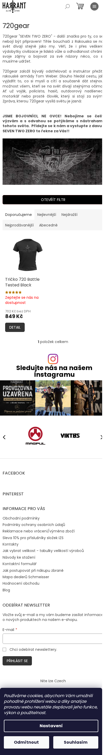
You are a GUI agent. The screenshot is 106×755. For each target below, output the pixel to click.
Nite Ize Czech (53, 680)
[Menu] (94, 6)
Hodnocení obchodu (21, 583)
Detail (15, 327)
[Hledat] (67, 6)
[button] (99, 437)
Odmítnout (26, 742)
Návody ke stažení (19, 557)
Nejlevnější (46, 214)
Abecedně (48, 225)
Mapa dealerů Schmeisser (26, 577)
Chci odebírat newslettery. (33, 649)
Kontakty (11, 544)
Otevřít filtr (53, 199)
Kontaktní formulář (20, 563)
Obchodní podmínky (21, 518)
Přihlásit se (17, 660)
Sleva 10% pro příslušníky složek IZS (33, 537)
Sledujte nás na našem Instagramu (54, 371)
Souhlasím (75, 742)
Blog (6, 590)
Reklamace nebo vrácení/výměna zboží (39, 531)
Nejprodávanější (19, 225)
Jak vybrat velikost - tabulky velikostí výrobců (43, 550)
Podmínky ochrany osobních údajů (34, 524)
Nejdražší (69, 214)
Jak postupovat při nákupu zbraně (33, 570)
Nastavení (51, 726)
